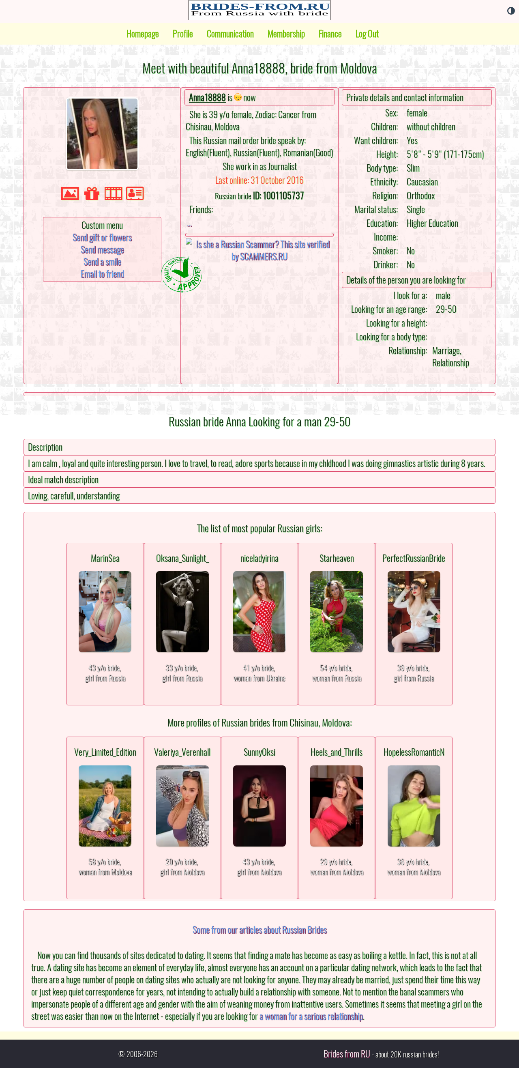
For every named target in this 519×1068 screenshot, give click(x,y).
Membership (286, 34)
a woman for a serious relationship (311, 1016)
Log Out (367, 34)
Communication (230, 34)
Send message (102, 249)
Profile (183, 34)
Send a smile (102, 262)
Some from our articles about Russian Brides (260, 930)
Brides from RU (347, 1054)
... (189, 223)
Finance (330, 34)
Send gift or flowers (102, 237)
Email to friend (102, 274)
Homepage (143, 34)
